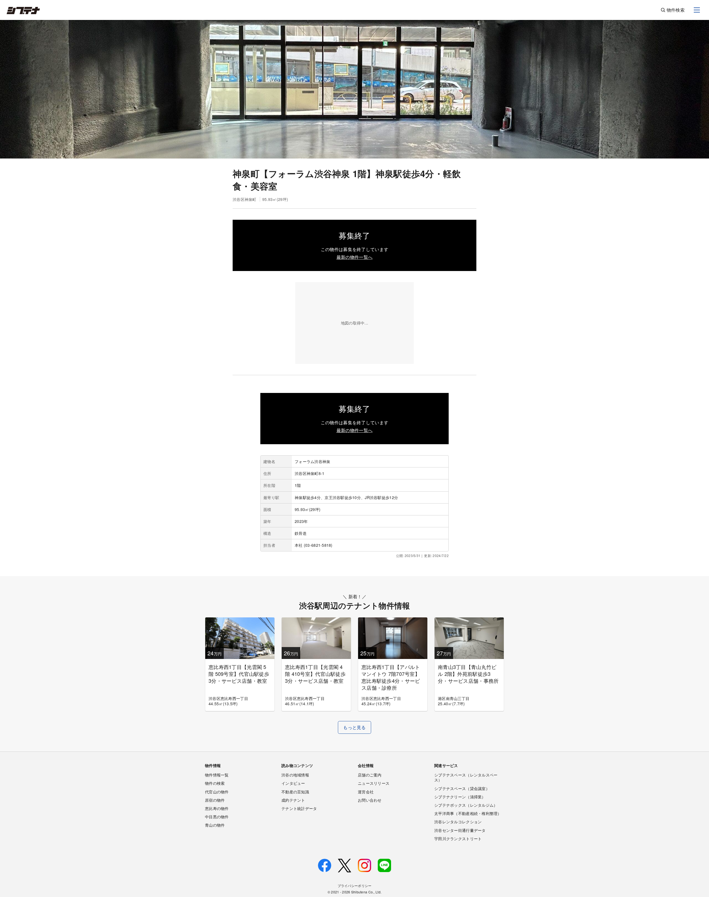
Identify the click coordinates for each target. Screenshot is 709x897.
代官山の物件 (217, 791)
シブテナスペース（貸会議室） (462, 788)
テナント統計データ (299, 808)
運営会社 (366, 791)
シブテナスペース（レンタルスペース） (465, 777)
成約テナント (293, 800)
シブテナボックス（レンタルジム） (465, 805)
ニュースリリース (373, 783)
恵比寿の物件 (217, 808)
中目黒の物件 (217, 816)
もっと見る (354, 727)
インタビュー (293, 783)
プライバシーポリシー (355, 885)
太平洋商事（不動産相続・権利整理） (468, 813)
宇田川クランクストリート (458, 838)
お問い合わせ (370, 800)
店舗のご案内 (370, 775)
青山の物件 (215, 825)
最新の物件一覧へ (354, 257)
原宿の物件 (215, 800)
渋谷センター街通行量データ (460, 830)
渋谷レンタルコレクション (458, 821)
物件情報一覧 (217, 775)
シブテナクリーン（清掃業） (460, 796)
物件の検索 (215, 783)
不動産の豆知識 (295, 791)
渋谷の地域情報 (295, 775)
